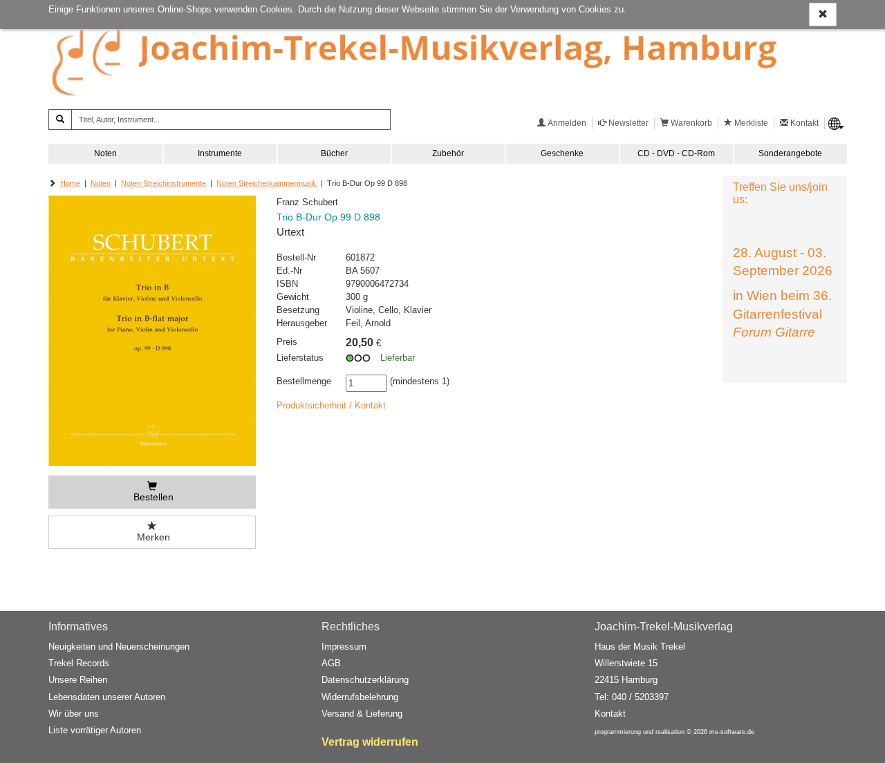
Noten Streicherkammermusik (266, 183)
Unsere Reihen (77, 680)
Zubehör (448, 153)
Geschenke (562, 153)
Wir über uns (73, 713)
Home (70, 183)
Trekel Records (78, 663)
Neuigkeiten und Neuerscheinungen (118, 646)
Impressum (344, 646)
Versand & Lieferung (362, 713)
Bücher (334, 153)
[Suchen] (60, 119)
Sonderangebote (790, 153)
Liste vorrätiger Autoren (94, 730)
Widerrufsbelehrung (360, 697)
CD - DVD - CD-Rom (676, 153)
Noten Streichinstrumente (163, 183)
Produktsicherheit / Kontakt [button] (331, 405)
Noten (105, 153)
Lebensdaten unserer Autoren (106, 697)
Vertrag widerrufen (370, 742)
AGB (331, 663)
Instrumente (220, 153)
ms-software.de (731, 731)
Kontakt (610, 713)
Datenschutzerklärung (365, 680)
